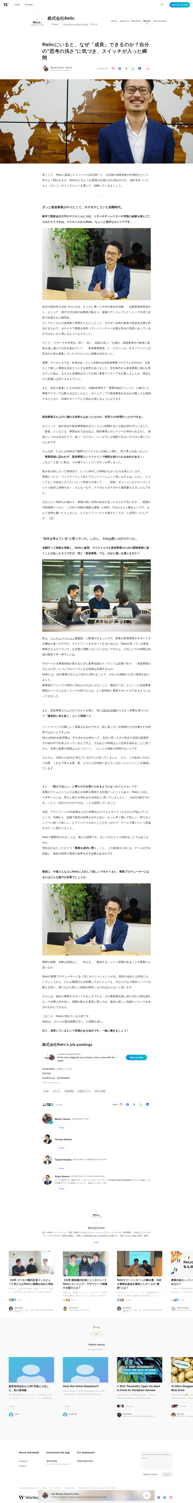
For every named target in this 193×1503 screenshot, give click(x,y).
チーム (57, 1091)
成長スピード (84, 1091)
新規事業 (69, 1091)
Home (114, 21)
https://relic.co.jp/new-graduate (75, 24)
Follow (55, 24)
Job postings (160, 21)
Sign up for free (180, 4)
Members (136, 21)
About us (124, 21)
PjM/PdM (46, 1073)
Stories (146, 21)
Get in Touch (150, 1474)
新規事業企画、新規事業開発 (56, 1077)
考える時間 (100, 1091)
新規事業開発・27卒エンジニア (57, 1068)
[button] (29, 1452)
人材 (47, 1091)
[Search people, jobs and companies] (162, 5)
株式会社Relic (61, 18)
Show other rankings (95, 1349)
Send (167, 1474)
